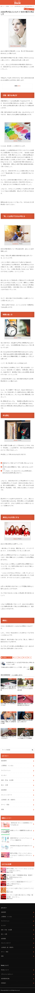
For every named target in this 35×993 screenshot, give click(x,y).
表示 (19, 85)
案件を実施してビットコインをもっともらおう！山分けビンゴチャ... (20, 869)
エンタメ (4, 775)
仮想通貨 (4, 790)
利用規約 (3, 983)
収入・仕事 (4, 785)
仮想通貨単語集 (5, 978)
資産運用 (4, 760)
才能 (25, 657)
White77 (16, 538)
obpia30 (15, 337)
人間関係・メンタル (7, 657)
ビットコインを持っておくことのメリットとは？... (20, 889)
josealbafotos (15, 243)
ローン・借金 (5, 804)
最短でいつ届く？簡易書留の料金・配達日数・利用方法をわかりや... (19, 876)
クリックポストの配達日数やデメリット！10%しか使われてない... (19, 883)
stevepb (15, 440)
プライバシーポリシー (7, 974)
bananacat (10, 878)
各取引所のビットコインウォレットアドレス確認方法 (21, 839)
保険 (2, 809)
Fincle (9, 990)
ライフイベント (6, 770)
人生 (30, 657)
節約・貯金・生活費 (7, 780)
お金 (21, 657)
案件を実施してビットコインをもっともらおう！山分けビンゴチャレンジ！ (21, 855)
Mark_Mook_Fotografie (15, 45)
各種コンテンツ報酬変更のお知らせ (21, 830)
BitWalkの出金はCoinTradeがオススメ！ (21, 846)
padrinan (16, 140)
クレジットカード (6, 795)
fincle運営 (11, 872)
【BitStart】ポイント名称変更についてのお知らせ (21, 824)
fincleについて (5, 970)
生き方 (15, 657)
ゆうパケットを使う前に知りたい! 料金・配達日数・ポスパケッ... (20, 896)
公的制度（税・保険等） (8, 799)
